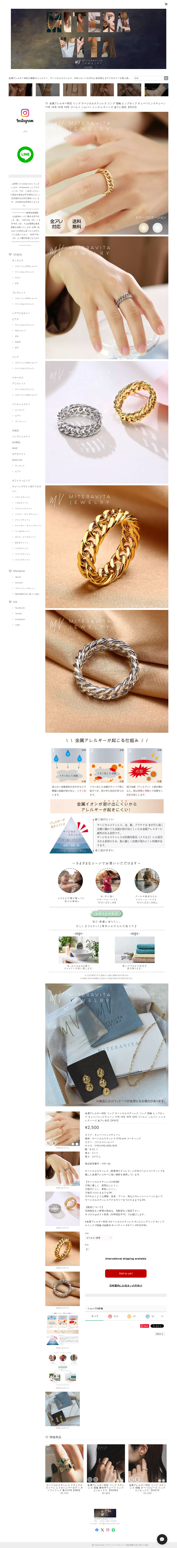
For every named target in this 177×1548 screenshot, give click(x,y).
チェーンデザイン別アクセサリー (26, 489)
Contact (19, 582)
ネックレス (17, 260)
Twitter (18, 613)
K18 (16, 283)
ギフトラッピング (21, 480)
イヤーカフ (17, 377)
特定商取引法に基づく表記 (27, 594)
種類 (87, 1233)
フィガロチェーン (22, 531)
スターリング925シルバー (26, 266)
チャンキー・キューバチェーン (28, 525)
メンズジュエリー (21, 436)
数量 (87, 1245)
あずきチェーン (21, 542)
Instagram (20, 619)
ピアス (15, 319)
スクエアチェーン (22, 560)
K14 (16, 347)
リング (15, 356)
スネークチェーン (22, 497)
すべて (95, 1316)
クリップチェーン (22, 520)
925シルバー (20, 330)
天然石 (15, 430)
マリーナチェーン (22, 554)
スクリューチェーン (23, 508)
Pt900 (18, 342)
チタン (18, 277)
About (18, 577)
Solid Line (17, 459)
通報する (160, 1334)
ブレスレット (19, 292)
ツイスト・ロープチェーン (26, 514)
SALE (15, 448)
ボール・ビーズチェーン (25, 537)
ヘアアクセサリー (21, 313)
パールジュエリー (21, 404)
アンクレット (19, 383)
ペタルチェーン (21, 503)
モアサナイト (19, 454)
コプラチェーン (21, 548)
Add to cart (126, 1273)
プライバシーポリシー (25, 588)
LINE (17, 625)
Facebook (20, 608)
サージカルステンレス (24, 272)
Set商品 (16, 442)
